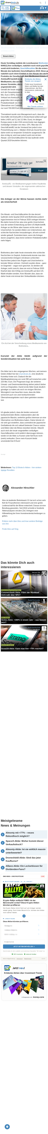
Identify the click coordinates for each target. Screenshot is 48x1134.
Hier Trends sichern (35, 106)
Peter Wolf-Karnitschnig (31, 627)
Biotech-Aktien (8, 56)
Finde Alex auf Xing (10, 529)
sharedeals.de (25, 374)
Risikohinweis (27, 958)
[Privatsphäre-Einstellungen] (7, 1126)
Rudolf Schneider (34, 600)
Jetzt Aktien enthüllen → (24, 946)
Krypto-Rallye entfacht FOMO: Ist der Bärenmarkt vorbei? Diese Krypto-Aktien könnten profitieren (21, 902)
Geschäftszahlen (27, 68)
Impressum (20, 958)
